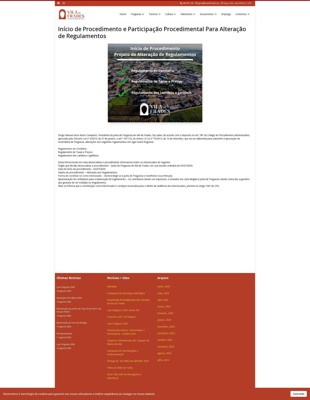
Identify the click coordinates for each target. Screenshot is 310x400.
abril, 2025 (162, 299)
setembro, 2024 (165, 346)
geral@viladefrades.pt (208, 3)
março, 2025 (164, 306)
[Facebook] (58, 3)
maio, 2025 (163, 293)
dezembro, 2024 (166, 326)
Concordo (298, 393)
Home (123, 14)
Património (186, 14)
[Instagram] (64, 3)
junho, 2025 (163, 286)
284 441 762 (188, 3)
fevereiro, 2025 (165, 313)
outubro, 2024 (164, 339)
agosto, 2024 (164, 353)
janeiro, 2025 (164, 319)
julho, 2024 (163, 359)
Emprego (226, 14)
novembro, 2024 (166, 333)
